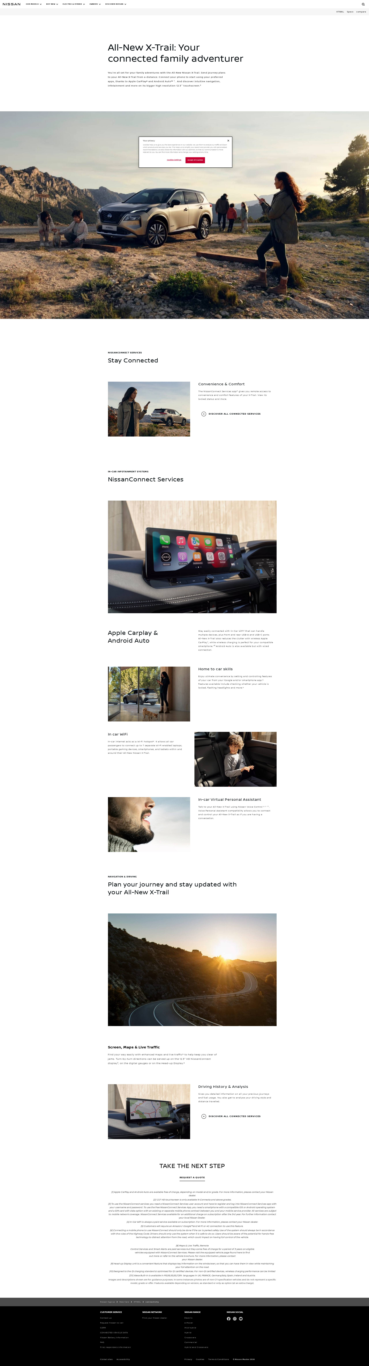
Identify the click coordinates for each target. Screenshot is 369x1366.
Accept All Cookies (195, 160)
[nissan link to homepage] (11, 4)
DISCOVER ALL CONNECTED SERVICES (235, 414)
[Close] (228, 140)
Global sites (106, 1359)
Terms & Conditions (218, 1359)
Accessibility (123, 1359)
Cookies (200, 1359)
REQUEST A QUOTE (192, 1177)
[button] (34, 4)
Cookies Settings (174, 160)
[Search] (363, 4)
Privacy (188, 1359)
